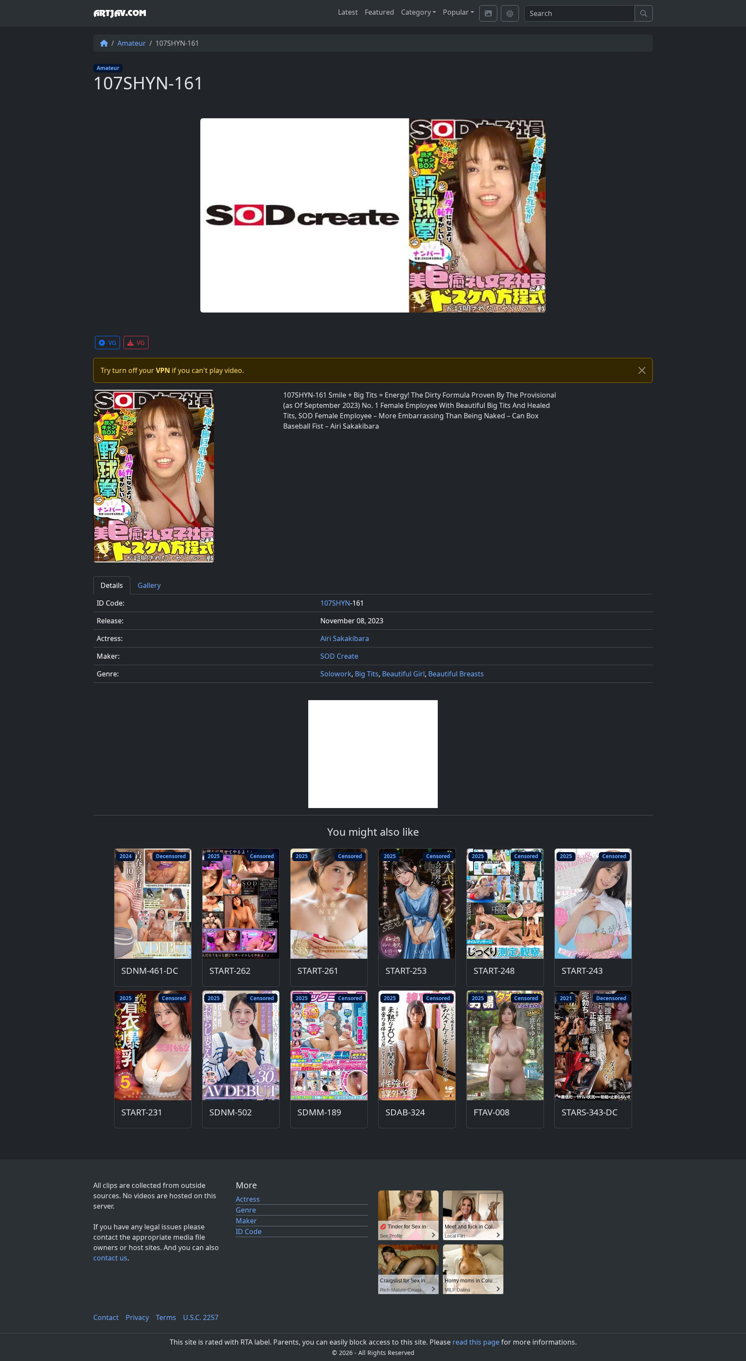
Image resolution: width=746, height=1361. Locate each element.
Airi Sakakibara (344, 638)
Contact (106, 1317)
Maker (246, 1220)
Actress (248, 1199)
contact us (110, 1258)
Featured (379, 12)
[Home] (104, 43)
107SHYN (335, 603)
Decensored (171, 856)
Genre (246, 1210)
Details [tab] (112, 585)
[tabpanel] (373, 642)
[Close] (642, 370)
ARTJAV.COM (119, 13)
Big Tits (367, 674)
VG (112, 342)
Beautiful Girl (403, 674)
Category (416, 12)
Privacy (137, 1317)
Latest (348, 12)
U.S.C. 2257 (200, 1317)
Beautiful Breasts (456, 674)
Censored (262, 856)
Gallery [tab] (149, 585)
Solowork (335, 674)
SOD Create (339, 656)
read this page (475, 1342)
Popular (456, 12)
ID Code (249, 1231)
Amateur (131, 43)
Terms (166, 1317)
